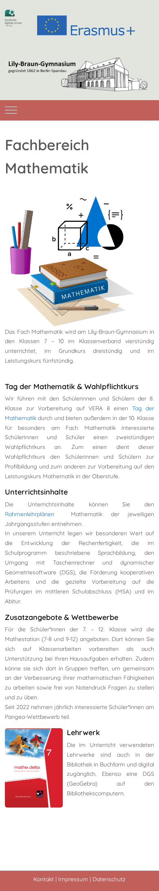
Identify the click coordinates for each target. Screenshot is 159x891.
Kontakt (43, 879)
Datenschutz (109, 879)
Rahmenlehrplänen (29, 514)
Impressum (73, 879)
